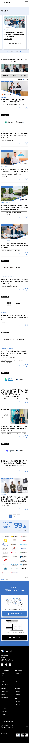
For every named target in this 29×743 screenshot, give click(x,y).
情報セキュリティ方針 (5, 735)
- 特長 (2, 673)
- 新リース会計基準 (5, 691)
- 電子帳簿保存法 (5, 697)
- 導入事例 (17, 701)
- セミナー (17, 678)
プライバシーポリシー (5, 733)
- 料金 (2, 678)
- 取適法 (3, 694)
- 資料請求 (3, 714)
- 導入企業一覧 (18, 704)
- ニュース (17, 681)
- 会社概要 (17, 691)
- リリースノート (4, 681)
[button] (11, 51)
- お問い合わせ (4, 711)
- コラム (17, 676)
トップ (2, 579)
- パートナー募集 (5, 684)
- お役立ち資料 (18, 673)
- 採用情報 (17, 694)
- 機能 (2, 676)
